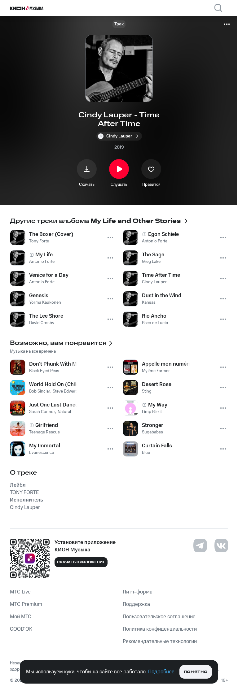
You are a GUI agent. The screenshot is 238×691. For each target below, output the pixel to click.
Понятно (196, 672)
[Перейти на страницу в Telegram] (200, 545)
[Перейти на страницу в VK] (221, 545)
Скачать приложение (81, 562)
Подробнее (161, 672)
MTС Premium (26, 604)
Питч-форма (137, 592)
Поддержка (136, 604)
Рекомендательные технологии (160, 641)
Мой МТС (20, 616)
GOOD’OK (21, 629)
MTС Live (20, 592)
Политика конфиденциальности (160, 629)
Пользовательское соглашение (159, 616)
